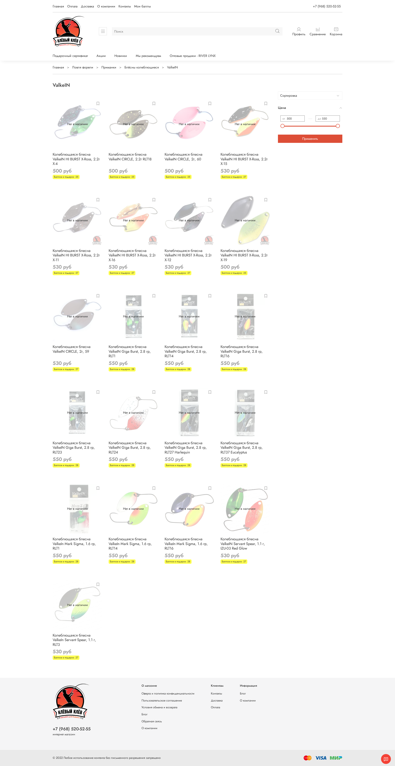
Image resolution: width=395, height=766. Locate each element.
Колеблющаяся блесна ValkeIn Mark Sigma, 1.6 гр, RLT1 (74, 543)
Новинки (120, 55)
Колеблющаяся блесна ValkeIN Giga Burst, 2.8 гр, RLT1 (130, 351)
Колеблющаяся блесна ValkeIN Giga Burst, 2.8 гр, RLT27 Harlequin (186, 447)
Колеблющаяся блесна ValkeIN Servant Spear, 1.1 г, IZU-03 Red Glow (243, 543)
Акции (101, 55)
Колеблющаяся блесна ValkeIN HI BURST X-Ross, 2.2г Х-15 (244, 159)
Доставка (87, 6)
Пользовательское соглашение (162, 700)
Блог (145, 714)
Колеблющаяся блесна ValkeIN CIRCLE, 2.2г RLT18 (130, 157)
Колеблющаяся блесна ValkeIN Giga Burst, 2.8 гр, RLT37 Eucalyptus (242, 447)
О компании (106, 6)
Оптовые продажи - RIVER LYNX (193, 55)
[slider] (282, 126)
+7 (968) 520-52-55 (327, 6)
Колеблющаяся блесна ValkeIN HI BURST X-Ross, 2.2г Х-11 (76, 255)
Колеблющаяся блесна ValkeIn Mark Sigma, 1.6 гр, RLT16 (186, 543)
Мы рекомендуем (148, 55)
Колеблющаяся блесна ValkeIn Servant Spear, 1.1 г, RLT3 (74, 640)
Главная (58, 6)
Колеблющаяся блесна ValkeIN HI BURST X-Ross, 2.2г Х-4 (76, 159)
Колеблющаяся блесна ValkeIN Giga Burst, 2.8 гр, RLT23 (74, 447)
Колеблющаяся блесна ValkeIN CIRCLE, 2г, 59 (72, 349)
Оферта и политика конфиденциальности (168, 693)
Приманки (108, 67)
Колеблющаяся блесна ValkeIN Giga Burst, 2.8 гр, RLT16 (242, 351)
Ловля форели (82, 67)
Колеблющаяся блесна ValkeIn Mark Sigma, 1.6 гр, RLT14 (130, 543)
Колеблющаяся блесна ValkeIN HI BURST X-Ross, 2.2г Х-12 (188, 255)
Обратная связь (152, 721)
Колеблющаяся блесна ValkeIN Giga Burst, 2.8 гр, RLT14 (186, 351)
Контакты (124, 6)
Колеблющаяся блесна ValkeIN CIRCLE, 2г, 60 (183, 157)
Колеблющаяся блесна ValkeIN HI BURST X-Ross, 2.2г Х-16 (132, 255)
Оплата (72, 6)
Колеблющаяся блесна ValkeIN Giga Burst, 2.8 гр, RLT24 (130, 447)
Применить (310, 138)
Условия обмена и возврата (159, 707)
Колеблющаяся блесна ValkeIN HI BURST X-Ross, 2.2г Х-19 (244, 255)
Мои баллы (142, 6)
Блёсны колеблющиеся (141, 67)
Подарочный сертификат (70, 55)
